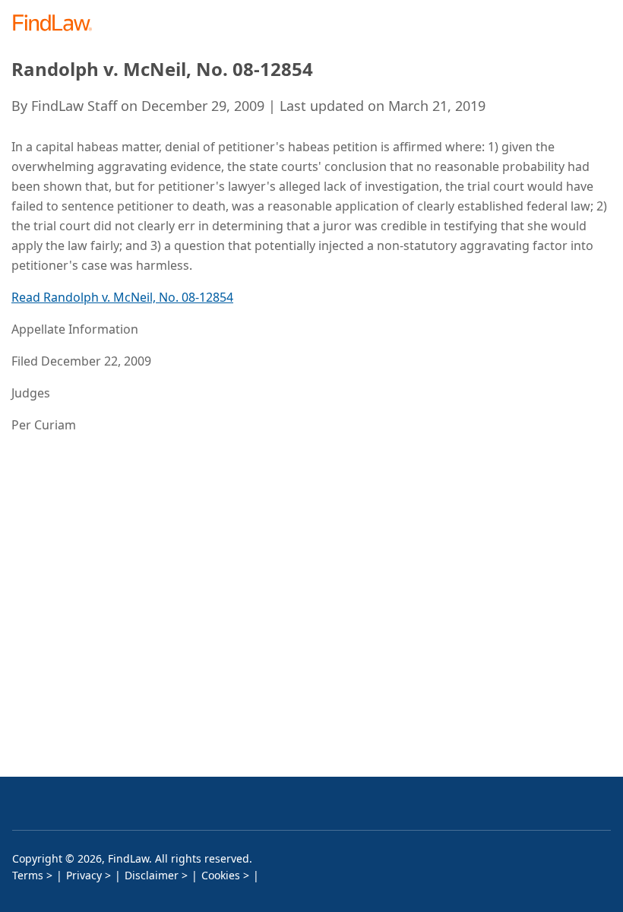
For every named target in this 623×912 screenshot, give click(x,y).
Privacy (84, 875)
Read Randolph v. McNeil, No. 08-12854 (122, 297)
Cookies (220, 875)
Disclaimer (152, 875)
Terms (27, 875)
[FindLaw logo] (57, 24)
